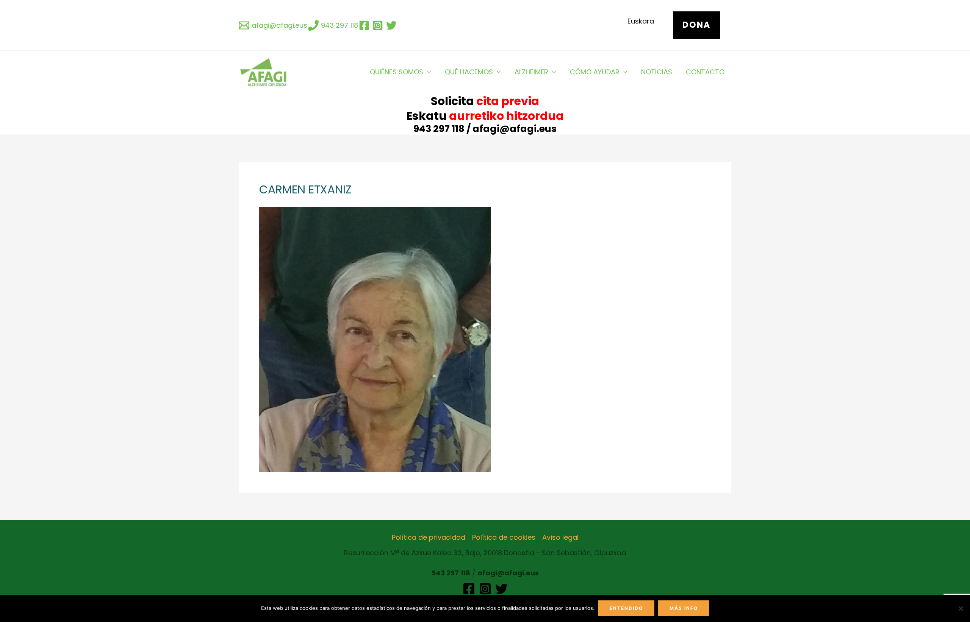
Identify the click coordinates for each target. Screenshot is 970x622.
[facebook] (365, 25)
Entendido (626, 608)
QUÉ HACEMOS (469, 72)
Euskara (640, 21)
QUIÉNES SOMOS (396, 72)
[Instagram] (485, 589)
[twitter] (392, 25)
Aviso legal (560, 537)
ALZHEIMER (531, 72)
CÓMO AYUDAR (595, 72)
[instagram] (378, 25)
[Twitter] (501, 589)
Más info (684, 608)
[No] (960, 608)
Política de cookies (503, 537)
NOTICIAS (656, 72)
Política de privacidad (428, 537)
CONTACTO (705, 72)
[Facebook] (469, 589)
